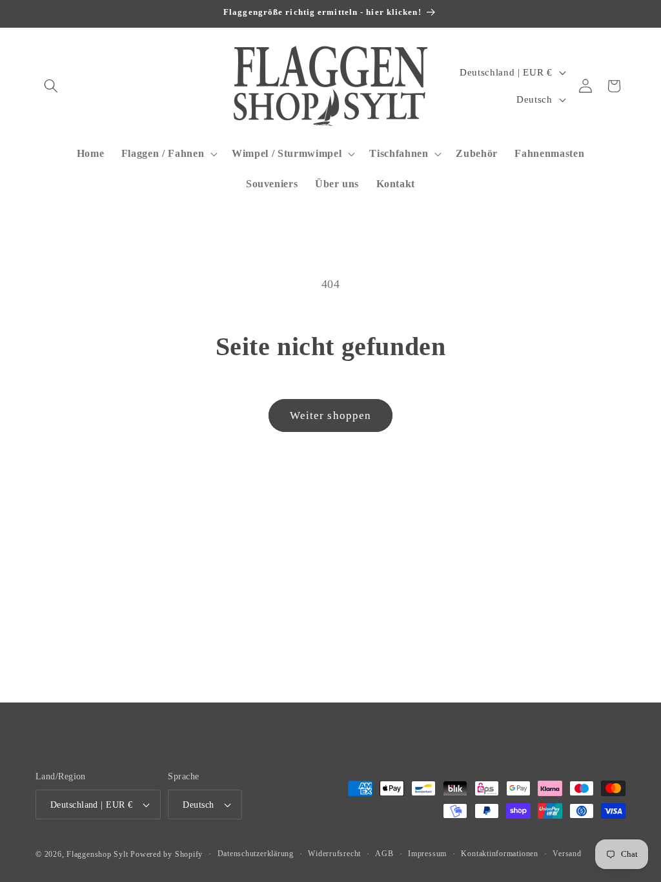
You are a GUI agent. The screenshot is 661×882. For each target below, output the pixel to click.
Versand (567, 853)
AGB (384, 853)
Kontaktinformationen (499, 853)
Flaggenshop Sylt (97, 854)
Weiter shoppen (330, 415)
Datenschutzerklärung (256, 853)
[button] (51, 85)
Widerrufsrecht (334, 853)
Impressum (427, 853)
